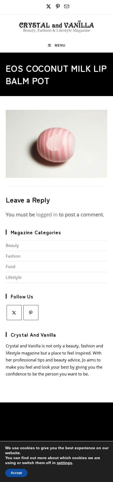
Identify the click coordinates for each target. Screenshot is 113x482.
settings (64, 463)
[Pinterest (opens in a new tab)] (58, 6)
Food (10, 266)
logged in (47, 214)
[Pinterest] (30, 312)
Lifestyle (13, 277)
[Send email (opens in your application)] (66, 6)
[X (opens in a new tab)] (48, 6)
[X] (14, 312)
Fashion (13, 256)
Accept (16, 473)
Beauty (12, 245)
